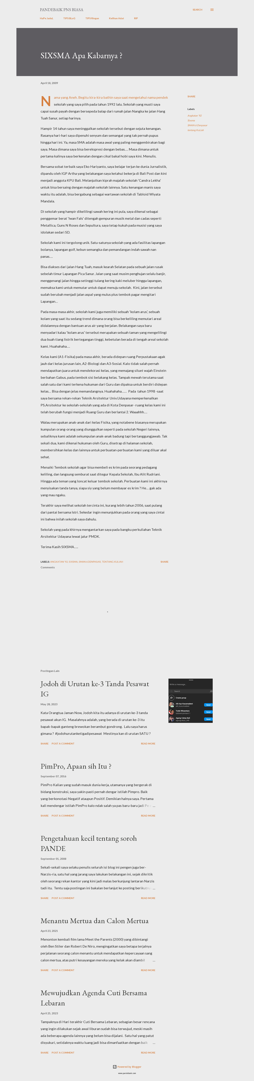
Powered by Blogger (129, 1066)
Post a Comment (63, 743)
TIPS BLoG (69, 18)
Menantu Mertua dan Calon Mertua (95, 920)
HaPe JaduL (46, 18)
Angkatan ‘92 (194, 115)
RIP (136, 18)
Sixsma (191, 120)
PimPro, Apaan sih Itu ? (76, 766)
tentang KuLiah (195, 130)
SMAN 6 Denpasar (197, 125)
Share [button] (191, 96)
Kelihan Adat (116, 18)
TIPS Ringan (92, 18)
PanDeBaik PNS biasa (61, 9)
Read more (148, 743)
